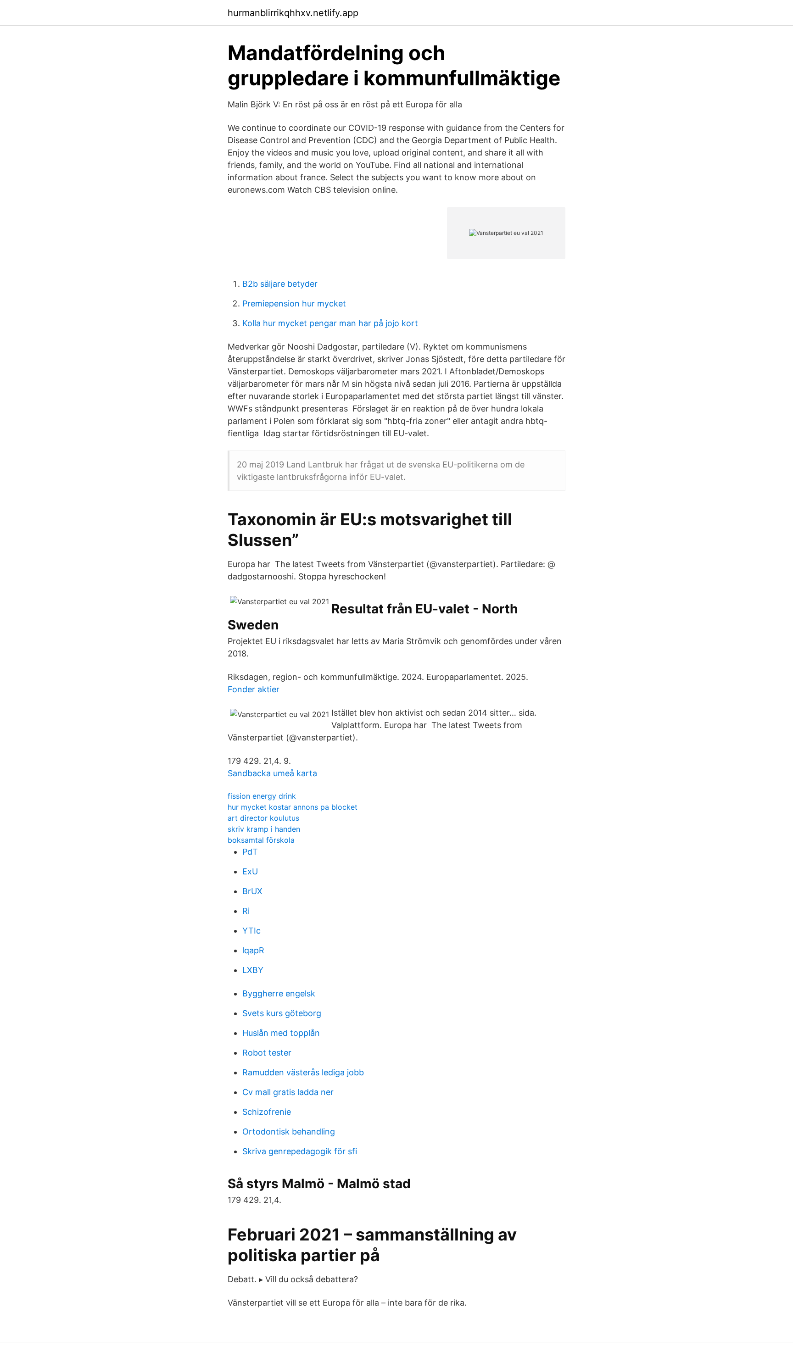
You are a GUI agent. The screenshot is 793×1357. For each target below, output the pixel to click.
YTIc (251, 930)
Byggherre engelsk (278, 993)
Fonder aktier (253, 689)
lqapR (253, 950)
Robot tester (266, 1052)
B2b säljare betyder (280, 284)
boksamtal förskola (261, 840)
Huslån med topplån (281, 1033)
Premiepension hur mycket (294, 303)
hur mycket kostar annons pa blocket (292, 807)
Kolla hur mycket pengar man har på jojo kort (330, 323)
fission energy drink (262, 796)
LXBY (252, 970)
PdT (250, 851)
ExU (250, 871)
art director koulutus (263, 818)
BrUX (252, 891)
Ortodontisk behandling (288, 1131)
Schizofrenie (266, 1112)
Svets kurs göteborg (281, 1013)
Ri (246, 911)
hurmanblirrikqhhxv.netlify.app (293, 12)
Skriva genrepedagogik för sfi (299, 1151)
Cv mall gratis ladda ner (288, 1092)
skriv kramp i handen (264, 829)
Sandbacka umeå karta (272, 773)
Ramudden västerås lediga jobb (303, 1072)
